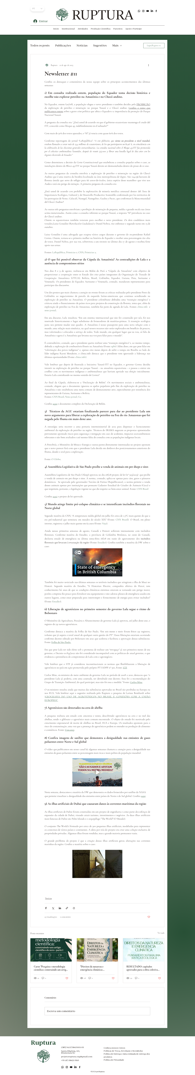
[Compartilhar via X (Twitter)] (53, 908)
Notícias (82, 45)
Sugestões (100, 45)
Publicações (63, 45)
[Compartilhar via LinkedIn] (60, 908)
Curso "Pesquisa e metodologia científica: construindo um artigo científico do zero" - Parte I (50, 968)
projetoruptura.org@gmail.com (76, 1056)
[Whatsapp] (139, 11)
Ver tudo (161, 933)
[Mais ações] (148, 65)
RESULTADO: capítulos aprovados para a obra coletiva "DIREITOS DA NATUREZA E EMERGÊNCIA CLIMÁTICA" (143, 968)
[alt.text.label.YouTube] (147, 11)
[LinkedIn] (151, 11)
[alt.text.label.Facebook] (156, 11)
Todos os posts (40, 45)
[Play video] (97, 562)
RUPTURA (103, 14)
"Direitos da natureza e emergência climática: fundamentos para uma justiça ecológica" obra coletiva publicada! (95, 968)
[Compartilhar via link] (67, 908)
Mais (115, 45)
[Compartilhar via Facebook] (46, 908)
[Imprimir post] (74, 908)
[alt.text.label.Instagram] (143, 11)
